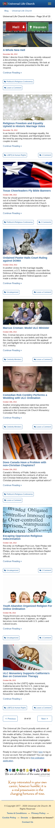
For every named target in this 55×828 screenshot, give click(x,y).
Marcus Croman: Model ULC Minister (26, 327)
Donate (24, 817)
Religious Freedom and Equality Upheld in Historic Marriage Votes (24, 125)
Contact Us (27, 822)
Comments (46, 222)
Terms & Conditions (17, 813)
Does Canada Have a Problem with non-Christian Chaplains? (24, 464)
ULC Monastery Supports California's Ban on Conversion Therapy (26, 675)
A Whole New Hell (14, 50)
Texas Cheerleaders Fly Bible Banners (27, 190)
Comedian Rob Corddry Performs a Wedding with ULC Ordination (25, 396)
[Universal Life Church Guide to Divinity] (27, 773)
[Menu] (49, 3)
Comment (46, 155)
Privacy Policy (38, 813)
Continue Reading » (12, 72)
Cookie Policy (9, 817)
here (40, 752)
